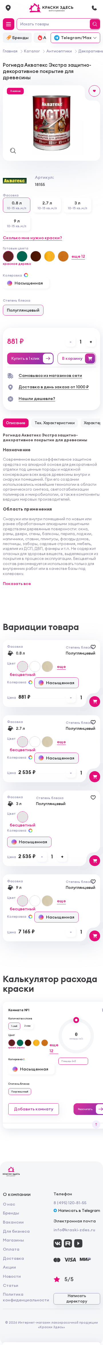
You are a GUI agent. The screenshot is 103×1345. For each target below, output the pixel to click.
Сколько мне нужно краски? (32, 237)
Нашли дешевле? (37, 398)
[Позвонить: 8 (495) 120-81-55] (94, 8)
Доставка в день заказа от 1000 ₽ (54, 386)
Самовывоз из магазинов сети (50, 375)
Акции (9, 1267)
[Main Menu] (8, 24)
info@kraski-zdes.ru (74, 1229)
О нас (9, 1204)
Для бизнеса (16, 1231)
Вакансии (13, 1222)
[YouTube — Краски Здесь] (78, 1243)
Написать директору (76, 1298)
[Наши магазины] (8, 8)
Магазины (13, 1240)
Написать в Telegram (79, 1210)
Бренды (11, 1213)
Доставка (13, 1258)
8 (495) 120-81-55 (70, 1202)
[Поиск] (96, 24)
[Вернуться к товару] (96, 1124)
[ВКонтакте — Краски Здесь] (58, 1243)
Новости (12, 1276)
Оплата (11, 1249)
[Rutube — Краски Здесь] (68, 1243)
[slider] (76, 1020)
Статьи (10, 1285)
